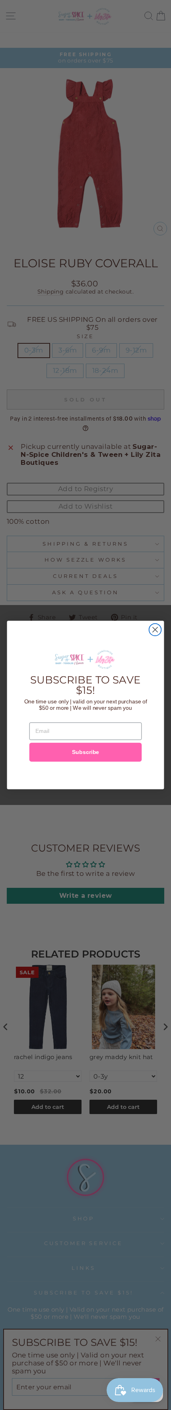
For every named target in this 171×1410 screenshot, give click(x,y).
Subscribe (85, 752)
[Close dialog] (155, 630)
